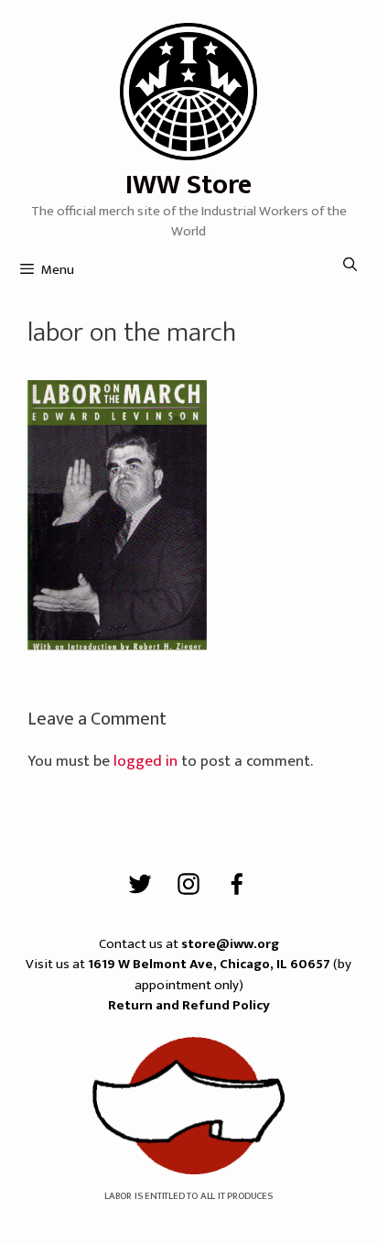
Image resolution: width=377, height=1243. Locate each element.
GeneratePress (276, 1214)
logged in (145, 761)
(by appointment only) (219, 975)
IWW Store (188, 185)
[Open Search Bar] (350, 266)
